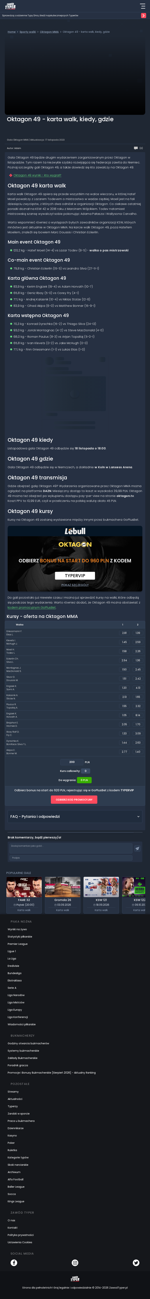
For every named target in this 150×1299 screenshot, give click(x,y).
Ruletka (12, 1150)
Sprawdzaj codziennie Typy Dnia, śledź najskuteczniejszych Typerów (40, 15)
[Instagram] (75, 1263)
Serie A (12, 988)
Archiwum (14, 1172)
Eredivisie (13, 966)
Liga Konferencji (18, 1017)
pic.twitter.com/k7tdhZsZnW (85, 395)
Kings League (16, 1201)
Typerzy (13, 1106)
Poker (11, 1143)
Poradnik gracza (18, 1065)
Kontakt (13, 1228)
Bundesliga (14, 973)
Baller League (16, 1187)
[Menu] (142, 6)
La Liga (12, 958)
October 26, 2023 (57, 406)
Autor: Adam (14, 148)
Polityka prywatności (21, 1235)
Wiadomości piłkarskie (22, 1024)
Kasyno (12, 1135)
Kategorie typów (18, 1157)
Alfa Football (15, 1179)
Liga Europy (15, 1010)
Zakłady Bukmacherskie (23, 1058)
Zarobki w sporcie (19, 1113)
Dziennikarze (16, 1128)
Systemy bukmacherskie (23, 1051)
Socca (12, 1194)
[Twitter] (136, 1263)
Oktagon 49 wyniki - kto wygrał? (37, 175)
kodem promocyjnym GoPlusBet (32, 607)
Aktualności (15, 1099)
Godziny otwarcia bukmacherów (28, 1043)
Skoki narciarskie (18, 1165)
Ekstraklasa (15, 980)
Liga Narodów (16, 995)
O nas (11, 1220)
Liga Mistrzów (16, 1002)
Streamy (13, 1092)
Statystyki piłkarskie (20, 936)
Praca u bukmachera (21, 1121)
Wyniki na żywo (17, 929)
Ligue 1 (12, 951)
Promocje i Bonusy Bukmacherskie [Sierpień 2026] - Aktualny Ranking (52, 1072)
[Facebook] (14, 1263)
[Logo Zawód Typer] (10, 6)
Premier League (18, 944)
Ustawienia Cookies (20, 1242)
